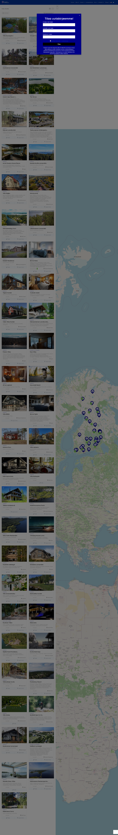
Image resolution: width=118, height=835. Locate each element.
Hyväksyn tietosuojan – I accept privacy (59, 41)
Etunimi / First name (48, 22)
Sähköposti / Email (47, 34)
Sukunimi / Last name (48, 28)
